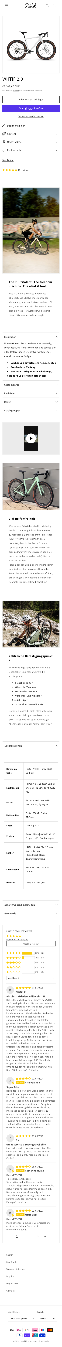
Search (9, 1254)
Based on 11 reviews (17, 939)
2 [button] (24, 1236)
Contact (10, 1290)
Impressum (12, 1283)
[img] (23, 987)
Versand (16, 90)
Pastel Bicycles (26, 1341)
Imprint (10, 1276)
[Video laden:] (31, 439)
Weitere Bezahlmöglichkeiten (31, 116)
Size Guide (8, 160)
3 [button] (31, 1236)
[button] (6, 5)
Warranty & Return (15, 1269)
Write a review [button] (31, 943)
